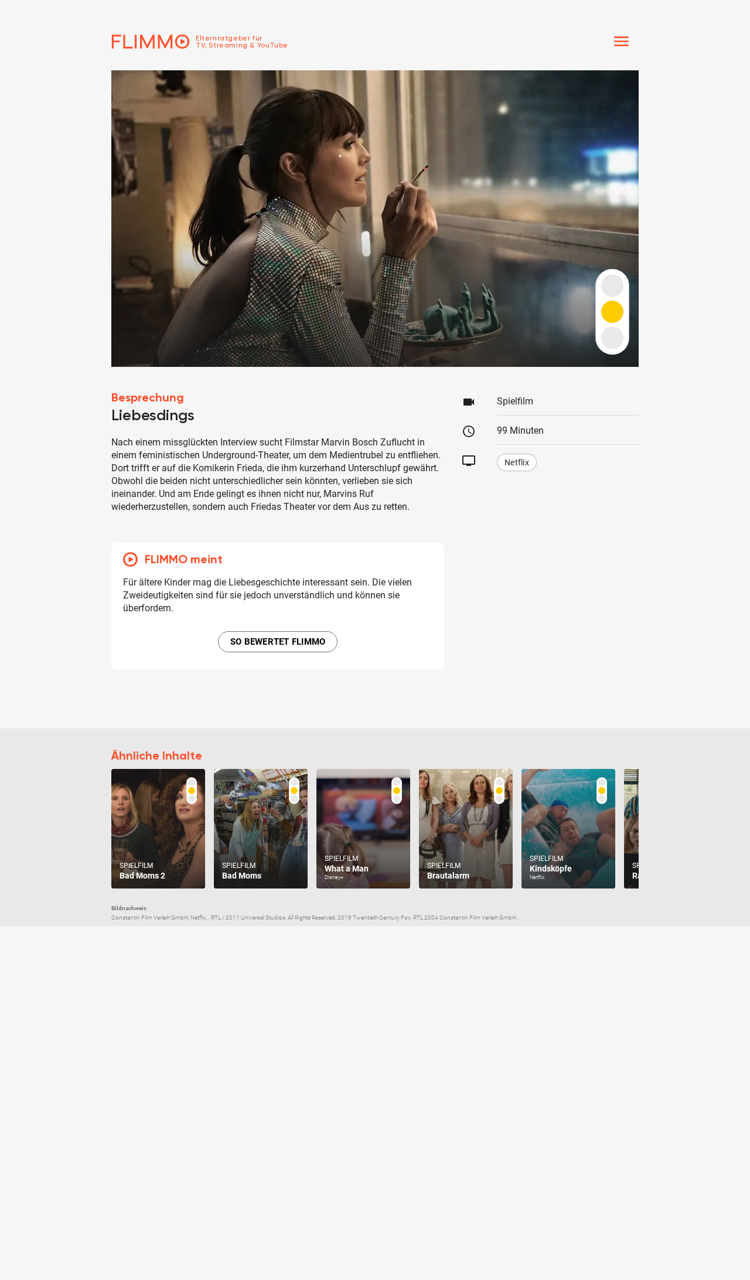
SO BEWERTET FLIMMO (278, 641)
